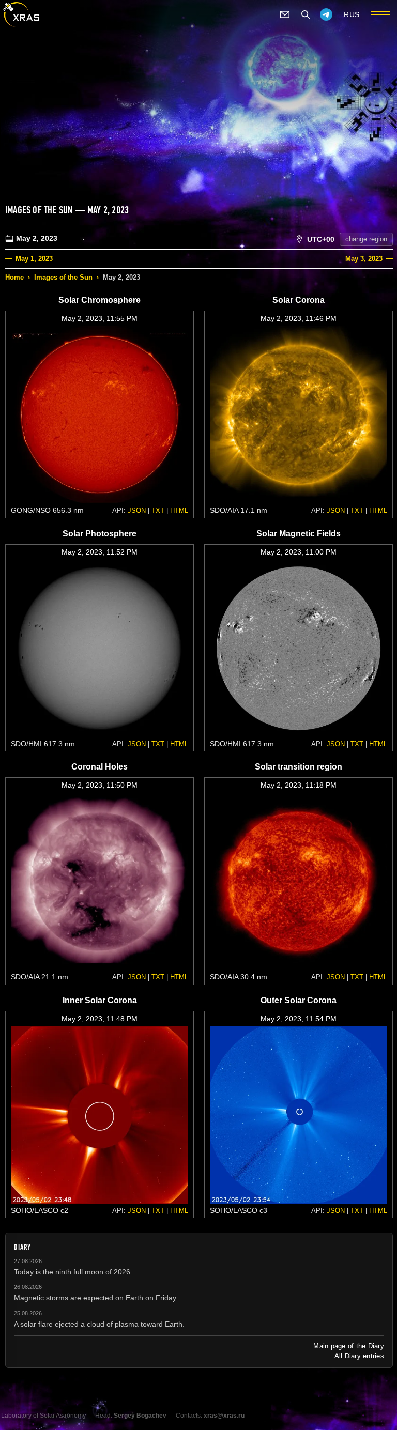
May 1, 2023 (34, 259)
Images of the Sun (63, 277)
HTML (179, 510)
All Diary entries (359, 1356)
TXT (157, 510)
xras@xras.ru (224, 1415)
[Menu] (380, 14)
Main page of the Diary (348, 1346)
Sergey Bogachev (140, 1415)
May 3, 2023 (364, 259)
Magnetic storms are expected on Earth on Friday (95, 1298)
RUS (352, 14)
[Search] (305, 14)
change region (366, 239)
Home (14, 277)
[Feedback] (285, 14)
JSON (137, 510)
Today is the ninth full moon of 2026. (73, 1272)
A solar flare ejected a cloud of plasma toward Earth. (99, 1324)
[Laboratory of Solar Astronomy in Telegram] (326, 14)
